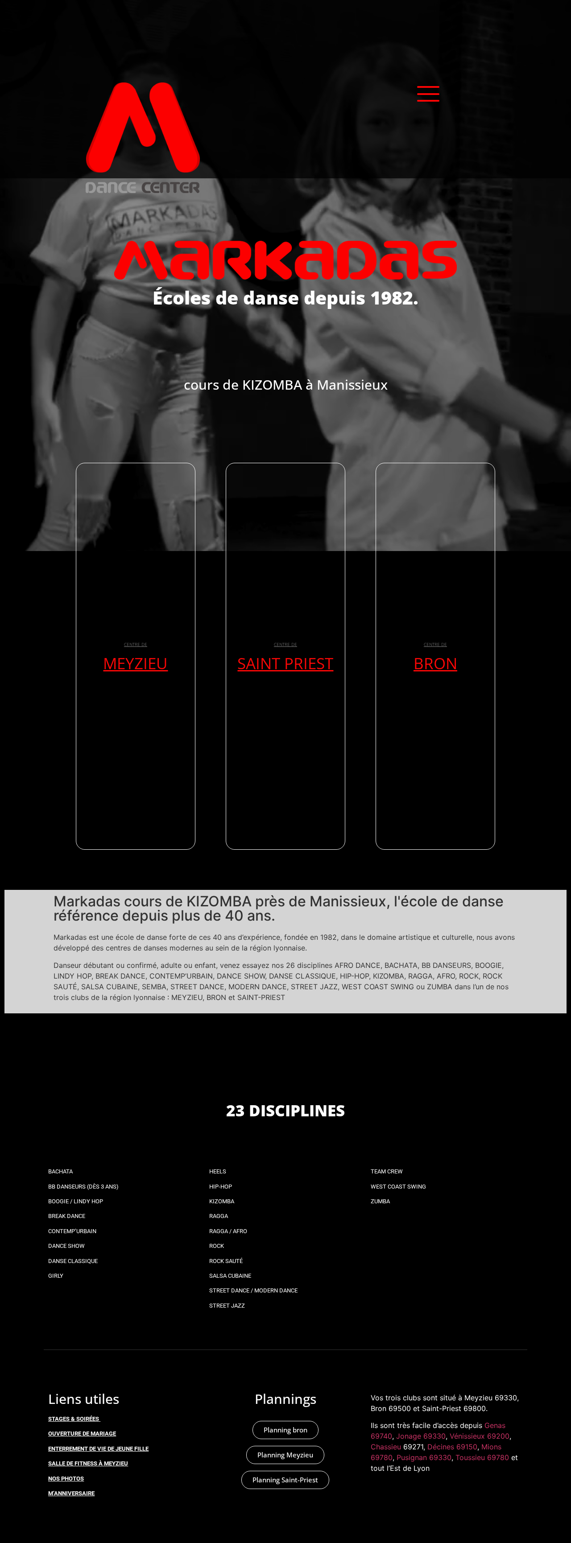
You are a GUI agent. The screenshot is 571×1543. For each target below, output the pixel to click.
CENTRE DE (135, 644)
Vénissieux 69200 (479, 1436)
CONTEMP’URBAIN (72, 1231)
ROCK (216, 1246)
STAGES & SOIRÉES (73, 1418)
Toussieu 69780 (482, 1457)
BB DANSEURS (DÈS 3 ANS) (83, 1186)
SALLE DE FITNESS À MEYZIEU (88, 1463)
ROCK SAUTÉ (226, 1261)
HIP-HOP (220, 1186)
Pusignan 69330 (424, 1457)
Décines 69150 (452, 1446)
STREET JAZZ (227, 1305)
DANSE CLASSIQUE (73, 1261)
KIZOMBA (221, 1201)
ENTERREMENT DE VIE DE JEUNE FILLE (98, 1448)
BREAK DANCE (66, 1216)
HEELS (217, 1171)
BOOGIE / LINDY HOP (75, 1201)
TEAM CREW (387, 1171)
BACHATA (60, 1171)
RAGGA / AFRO (228, 1231)
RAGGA (218, 1216)
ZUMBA (380, 1201)
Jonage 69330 (421, 1436)
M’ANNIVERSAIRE (71, 1493)
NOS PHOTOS (66, 1478)
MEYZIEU (135, 663)
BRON (435, 663)
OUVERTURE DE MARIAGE (82, 1433)
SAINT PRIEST (285, 663)
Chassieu (386, 1446)
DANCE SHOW (66, 1246)
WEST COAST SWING (398, 1186)
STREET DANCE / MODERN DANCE (253, 1290)
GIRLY (55, 1275)
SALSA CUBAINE (230, 1275)
